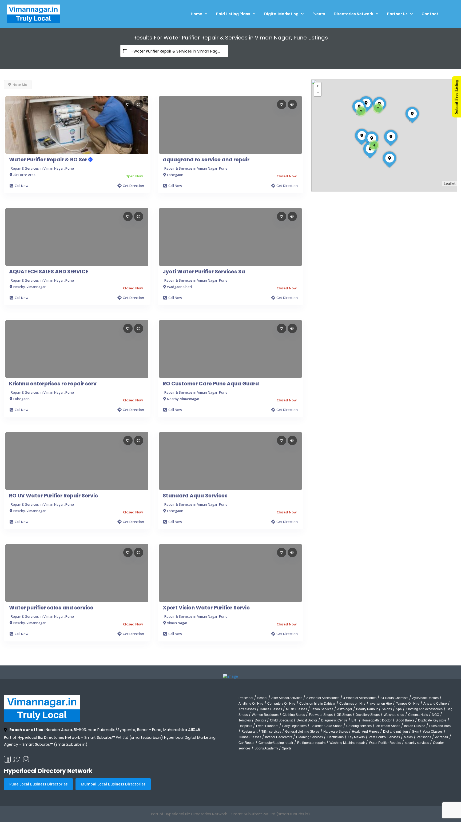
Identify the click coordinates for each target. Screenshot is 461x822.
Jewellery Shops (368, 715)
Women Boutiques (265, 715)
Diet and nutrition (395, 731)
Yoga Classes (433, 731)
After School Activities (286, 698)
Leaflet (450, 183)
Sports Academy (266, 748)
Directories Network (353, 14)
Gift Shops (344, 715)
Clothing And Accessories (424, 709)
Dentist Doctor (307, 720)
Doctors (260, 720)
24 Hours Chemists (394, 698)
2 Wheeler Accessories (322, 698)
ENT (354, 720)
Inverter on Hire (380, 703)
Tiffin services (271, 731)
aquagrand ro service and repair (206, 160)
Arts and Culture (435, 703)
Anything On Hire (251, 703)
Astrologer (344, 709)
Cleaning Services (309, 737)
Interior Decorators (278, 737)
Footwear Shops (321, 715)
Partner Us (397, 14)
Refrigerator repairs (311, 743)
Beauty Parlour (367, 709)
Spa (399, 709)
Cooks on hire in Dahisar (317, 703)
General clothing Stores (302, 731)
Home (196, 14)
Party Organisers (294, 726)
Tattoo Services (322, 709)
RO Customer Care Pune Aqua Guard (211, 384)
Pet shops (424, 737)
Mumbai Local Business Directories (113, 784)
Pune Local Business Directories (38, 784)
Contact (430, 14)
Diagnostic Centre (334, 720)
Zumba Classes (250, 737)
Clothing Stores (294, 715)
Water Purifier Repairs (385, 743)
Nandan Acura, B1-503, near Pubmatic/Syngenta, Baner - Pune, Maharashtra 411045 (104, 729)
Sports (286, 748)
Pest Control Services (384, 737)
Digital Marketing (281, 14)
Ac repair (441, 737)
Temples (245, 720)
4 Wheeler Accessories (359, 698)
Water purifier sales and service (51, 608)
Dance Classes (271, 709)
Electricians (335, 737)
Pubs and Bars (440, 726)
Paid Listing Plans (233, 14)
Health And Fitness (365, 731)
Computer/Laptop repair (276, 743)
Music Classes (296, 709)
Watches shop (394, 715)
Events (318, 14)
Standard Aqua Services (195, 496)
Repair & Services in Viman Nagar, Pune (42, 168)
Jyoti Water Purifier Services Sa (204, 272)
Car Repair (247, 743)
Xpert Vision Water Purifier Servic (206, 608)
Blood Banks (405, 720)
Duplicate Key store (432, 720)
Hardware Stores (335, 731)
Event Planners (267, 726)
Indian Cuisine (414, 726)
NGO (435, 715)
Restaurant (249, 731)
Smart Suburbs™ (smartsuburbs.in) (55, 744)
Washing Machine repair (347, 743)
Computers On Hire (281, 703)
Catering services (359, 726)
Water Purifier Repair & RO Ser (48, 160)
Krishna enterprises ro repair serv (53, 384)
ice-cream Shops (388, 726)
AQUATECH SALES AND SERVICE (48, 272)
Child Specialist (281, 720)
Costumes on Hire (352, 703)
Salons (387, 709)
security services (417, 743)
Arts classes (247, 709)
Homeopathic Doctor (377, 720)
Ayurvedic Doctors (425, 698)
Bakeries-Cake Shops (326, 726)
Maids (408, 737)
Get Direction (133, 185)
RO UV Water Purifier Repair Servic (53, 496)
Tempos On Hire (407, 703)
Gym (415, 731)
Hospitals (245, 726)
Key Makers (356, 737)
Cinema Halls (418, 715)
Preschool (246, 698)
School (262, 698)
